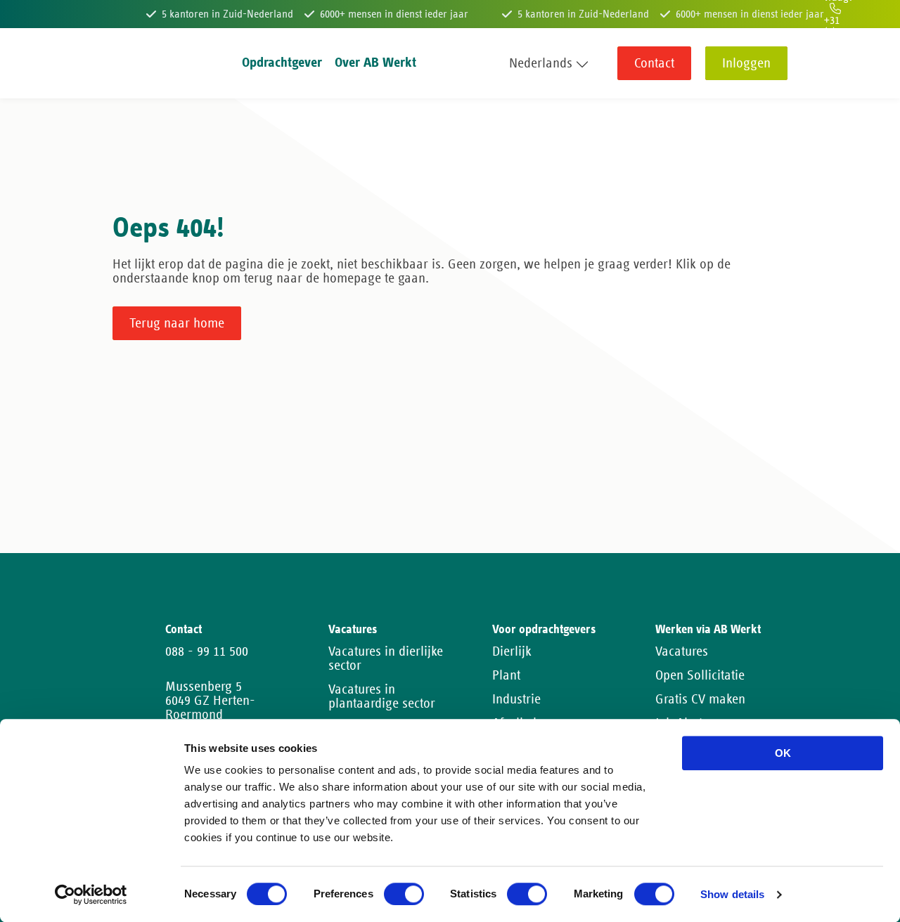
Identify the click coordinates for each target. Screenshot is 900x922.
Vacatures (681, 651)
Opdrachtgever (282, 63)
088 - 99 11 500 (206, 651)
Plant (506, 675)
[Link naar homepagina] (138, 63)
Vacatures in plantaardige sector (381, 696)
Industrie (516, 699)
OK (783, 753)
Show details (732, 895)
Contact (654, 63)
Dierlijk (512, 651)
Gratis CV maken (700, 699)
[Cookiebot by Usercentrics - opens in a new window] (91, 894)
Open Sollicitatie (700, 675)
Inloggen (746, 63)
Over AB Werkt (375, 63)
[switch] (404, 894)
